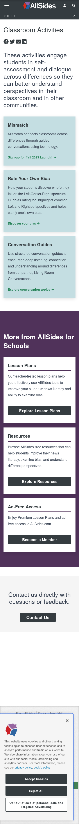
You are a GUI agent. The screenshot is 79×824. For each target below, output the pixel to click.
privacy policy (23, 767)
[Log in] (64, 5)
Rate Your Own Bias (29, 178)
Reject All (36, 791)
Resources (19, 436)
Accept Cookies (36, 779)
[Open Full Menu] (7, 5)
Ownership (55, 713)
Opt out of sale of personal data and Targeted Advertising (36, 805)
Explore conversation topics (29, 289)
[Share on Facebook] (6, 41)
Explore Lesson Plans (39, 410)
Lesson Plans (22, 365)
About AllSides (25, 713)
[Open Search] (73, 5)
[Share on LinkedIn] (24, 41)
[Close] (67, 720)
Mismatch (18, 125)
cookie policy (42, 767)
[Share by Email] (18, 41)
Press (42, 713)
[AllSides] (39, 5)
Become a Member (39, 539)
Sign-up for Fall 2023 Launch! (30, 157)
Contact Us (37, 617)
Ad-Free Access (24, 506)
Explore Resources (39, 481)
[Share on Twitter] (12, 41)
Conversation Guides (30, 244)
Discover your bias (22, 223)
